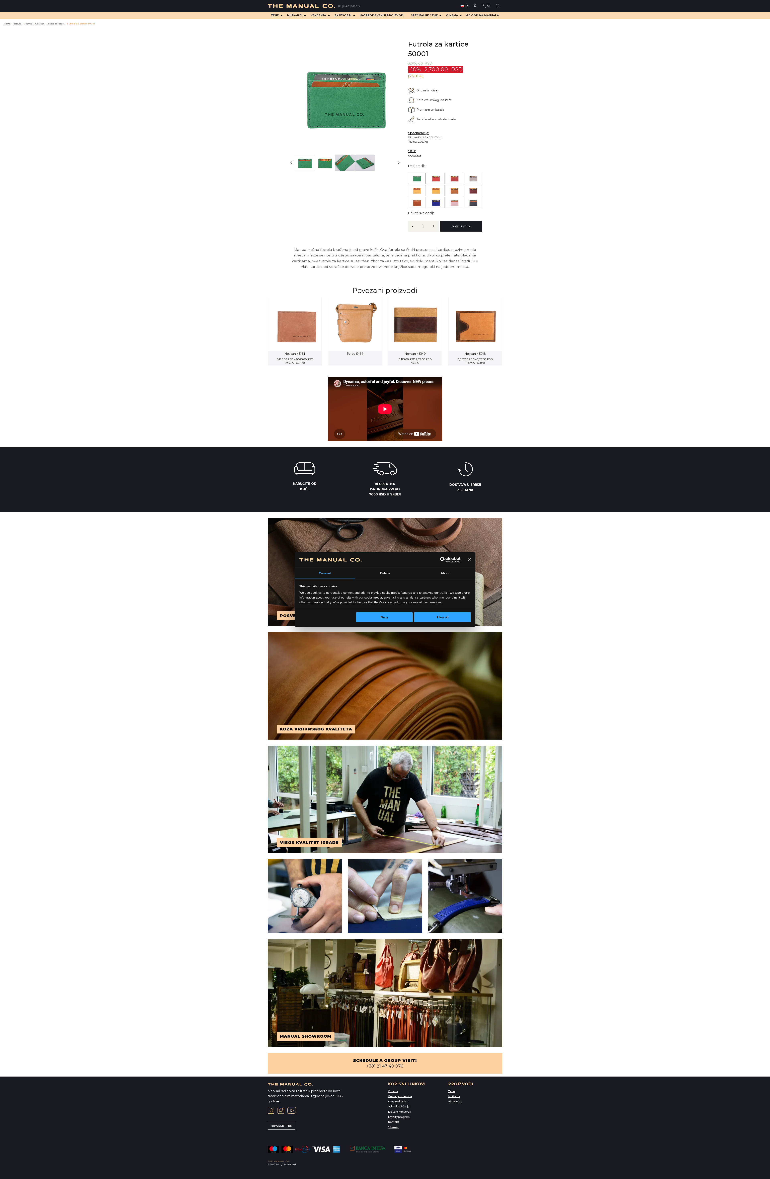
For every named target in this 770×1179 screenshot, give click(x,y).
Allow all (442, 617)
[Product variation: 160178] (454, 178)
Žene (451, 1091)
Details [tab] (385, 573)
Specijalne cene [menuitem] (424, 15)
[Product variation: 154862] (417, 178)
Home (7, 23)
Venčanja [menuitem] (318, 15)
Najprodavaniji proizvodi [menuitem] (382, 15)
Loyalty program (399, 1116)
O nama (393, 1091)
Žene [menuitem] (275, 15)
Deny (384, 617)
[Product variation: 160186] (435, 190)
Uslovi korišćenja (398, 1106)
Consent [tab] (325, 573)
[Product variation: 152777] (473, 190)
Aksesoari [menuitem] (343, 15)
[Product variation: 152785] (435, 202)
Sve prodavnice (398, 1101)
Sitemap (393, 1127)
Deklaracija (417, 166)
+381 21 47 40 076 (385, 1066)
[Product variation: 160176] (435, 178)
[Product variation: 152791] (454, 202)
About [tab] (445, 573)
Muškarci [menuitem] (294, 15)
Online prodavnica (400, 1096)
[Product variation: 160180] (473, 178)
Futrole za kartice (56, 23)
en (466, 6)
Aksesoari (39, 23)
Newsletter (281, 1125)
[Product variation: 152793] (473, 202)
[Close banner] (469, 559)
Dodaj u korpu (461, 226)
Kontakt (393, 1121)
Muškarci (454, 1096)
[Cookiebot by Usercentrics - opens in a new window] (443, 560)
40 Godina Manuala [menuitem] (482, 15)
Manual (28, 23)
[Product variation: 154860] (454, 190)
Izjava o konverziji (399, 1111)
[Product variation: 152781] (417, 202)
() (488, 6)
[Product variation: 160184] (417, 190)
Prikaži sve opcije (421, 213)
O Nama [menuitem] (452, 15)
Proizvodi (17, 23)
